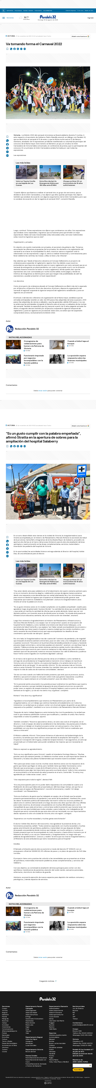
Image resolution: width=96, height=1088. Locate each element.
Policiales (18, 10)
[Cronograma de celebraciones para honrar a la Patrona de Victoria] (13, 344)
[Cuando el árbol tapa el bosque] (57, 344)
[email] (21, 49)
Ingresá (90, 18)
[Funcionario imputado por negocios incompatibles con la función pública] (13, 359)
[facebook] (14, 49)
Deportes (10, 10)
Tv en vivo (80, 10)
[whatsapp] (11, 49)
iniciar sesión (42, 391)
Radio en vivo (89, 10)
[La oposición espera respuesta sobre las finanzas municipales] (57, 359)
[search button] (3, 10)
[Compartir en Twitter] (18, 49)
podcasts (38, 10)
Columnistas (47, 10)
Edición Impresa (71, 10)
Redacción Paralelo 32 (27, 328)
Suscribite (78, 1070)
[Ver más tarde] (7, 48)
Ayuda (58, 1079)
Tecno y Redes (28, 10)
